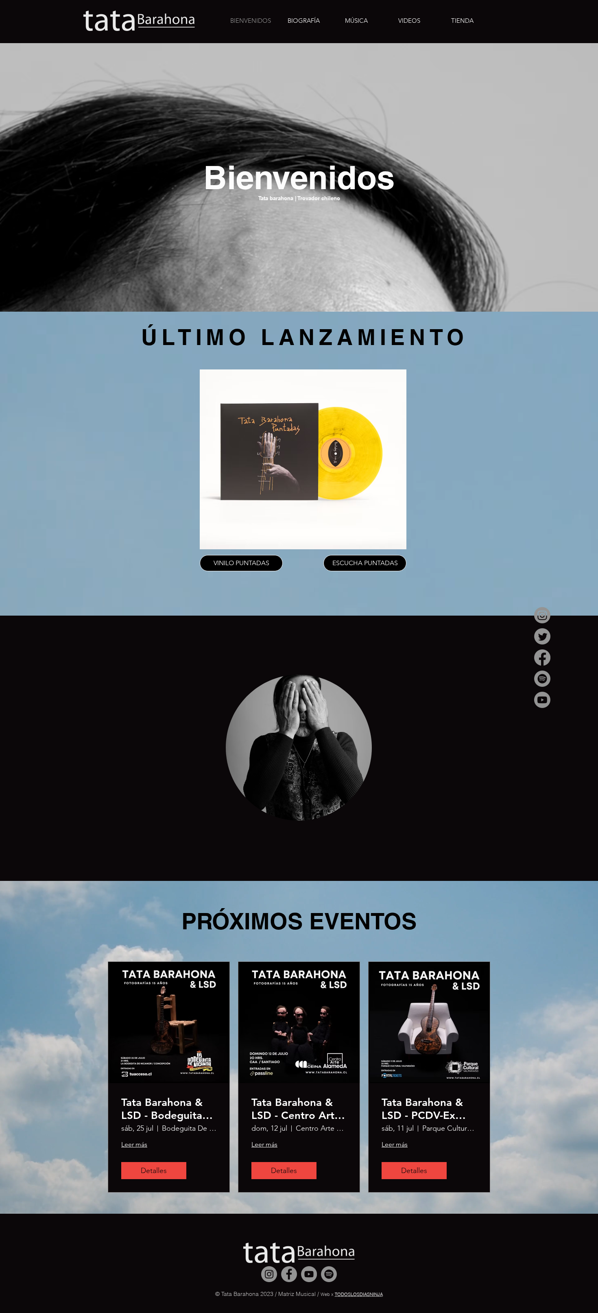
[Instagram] (542, 615)
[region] (299, 748)
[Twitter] (542, 636)
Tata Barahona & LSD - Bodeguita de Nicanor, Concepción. (162, 1108)
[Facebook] (542, 657)
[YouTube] (542, 700)
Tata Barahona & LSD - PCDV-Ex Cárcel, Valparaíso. (428, 1108)
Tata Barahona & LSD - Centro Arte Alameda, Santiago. (295, 1108)
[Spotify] (542, 679)
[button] (409, 21)
